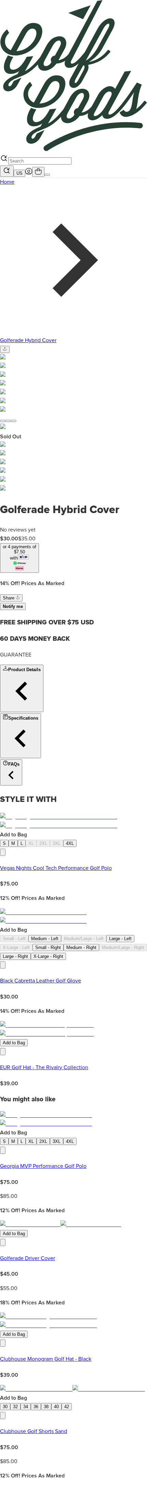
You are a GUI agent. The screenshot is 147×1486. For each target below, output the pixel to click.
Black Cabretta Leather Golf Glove (40, 980)
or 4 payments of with (19, 552)
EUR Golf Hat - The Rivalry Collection (44, 1067)
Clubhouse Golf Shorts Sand (33, 1431)
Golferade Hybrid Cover (28, 340)
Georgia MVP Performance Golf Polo (43, 1166)
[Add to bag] (2, 852)
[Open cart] (38, 172)
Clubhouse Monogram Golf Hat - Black (45, 1359)
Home (7, 182)
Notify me (13, 606)
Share (9, 597)
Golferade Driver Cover (27, 1258)
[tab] (2, 421)
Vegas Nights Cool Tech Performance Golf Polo (56, 868)
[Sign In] (28, 173)
